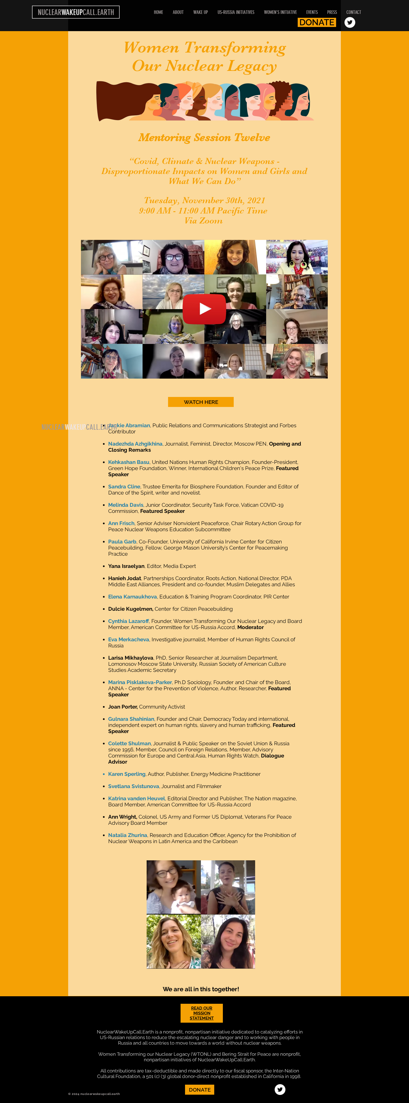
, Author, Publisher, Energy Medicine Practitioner (203, 774)
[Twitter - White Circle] (349, 22)
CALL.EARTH (101, 427)
